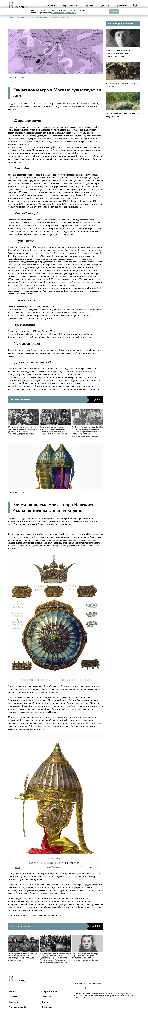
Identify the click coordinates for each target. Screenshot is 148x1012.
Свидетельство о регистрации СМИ (87, 983)
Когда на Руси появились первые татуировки (122, 84)
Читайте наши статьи (55, 399)
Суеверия (104, 5)
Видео (44, 1001)
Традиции (121, 5)
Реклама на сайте (18, 1007)
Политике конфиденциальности (63, 13)
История (50, 5)
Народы (89, 5)
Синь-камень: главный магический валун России (122, 114)
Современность (69, 5)
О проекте (46, 1007)
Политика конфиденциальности (86, 988)
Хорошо (114, 11)
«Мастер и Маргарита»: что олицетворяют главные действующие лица (119, 53)
